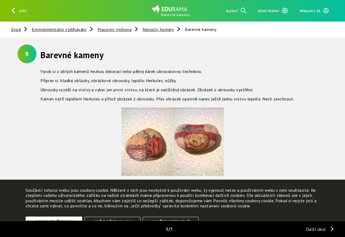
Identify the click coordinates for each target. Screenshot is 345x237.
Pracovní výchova (115, 29)
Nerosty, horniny (158, 29)
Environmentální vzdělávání (59, 29)
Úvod (16, 29)
